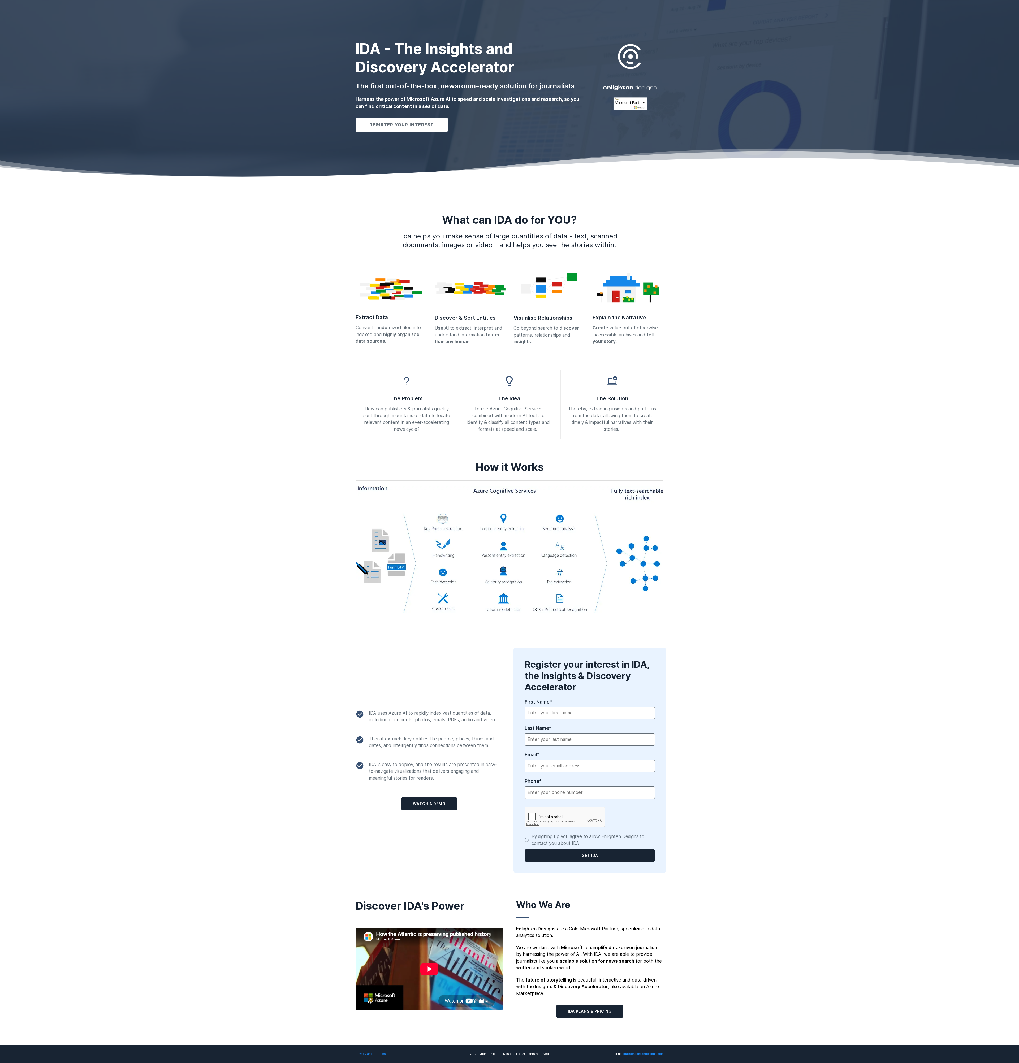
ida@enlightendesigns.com (643, 1054)
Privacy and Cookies (371, 1054)
